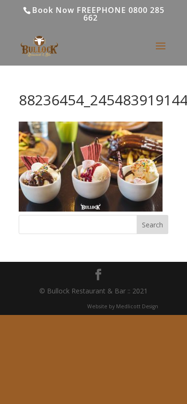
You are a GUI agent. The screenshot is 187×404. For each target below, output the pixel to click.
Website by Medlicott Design (122, 306)
